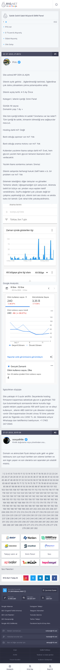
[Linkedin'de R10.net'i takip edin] (47, 578)
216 (33, 512)
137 (15, 496)
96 (36, 486)
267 (12, 525)
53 (25, 480)
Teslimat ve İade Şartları (45, 655)
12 (24, 473)
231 (36, 515)
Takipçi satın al (10, 554)
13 (26, 473)
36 (34, 477)
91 (22, 486)
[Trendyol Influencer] (30, 562)
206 (51, 509)
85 (4, 486)
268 (16, 525)
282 (36, 528)
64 (57, 480)
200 (27, 509)
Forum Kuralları (15, 659)
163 (56, 499)
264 (56, 522)
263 (52, 522)
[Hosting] (10, 537)
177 (52, 502)
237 (3, 518)
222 (56, 512)
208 (3, 512)
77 (37, 483)
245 (36, 518)
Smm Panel (30, 554)
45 (3, 480)
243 (28, 518)
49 (14, 480)
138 (18, 496)
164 (4, 502)
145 (45, 496)
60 (46, 480)
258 (32, 522)
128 (37, 493)
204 (43, 509)
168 (19, 502)
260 (40, 522)
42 (51, 477)
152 (14, 499)
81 (48, 483)
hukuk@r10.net (51, 637)
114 (43, 490)
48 (11, 480)
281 (31, 528)
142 (33, 496)
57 (37, 480)
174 (41, 502)
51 (20, 480)
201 (31, 509)
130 (44, 493)
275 (44, 525)
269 (20, 525)
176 (48, 502)
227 (20, 515)
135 (7, 496)
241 (19, 518)
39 (43, 477)
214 (26, 512)
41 (49, 477)
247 (44, 518)
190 (45, 506)
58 (40, 480)
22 (50, 473)
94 (30, 486)
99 (44, 486)
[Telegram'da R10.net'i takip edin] (40, 578)
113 (39, 490)
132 (52, 493)
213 (22, 512)
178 (55, 502)
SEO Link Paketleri (7, 615)
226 (16, 515)
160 (45, 499)
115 (46, 490)
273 (36, 525)
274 (40, 525)
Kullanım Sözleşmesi (45, 659)
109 (25, 490)
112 (36, 490)
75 (31, 483)
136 (11, 496)
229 (28, 515)
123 (18, 493)
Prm (14, 62)
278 (55, 525)
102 (55, 486)
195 (8, 509)
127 (33, 493)
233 (44, 515)
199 (23, 509)
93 (27, 486)
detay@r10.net (51, 642)
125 (26, 493)
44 (57, 477)
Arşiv (15, 650)
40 (46, 477)
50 (17, 480)
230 (32, 515)
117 (53, 490)
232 (40, 515)
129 (41, 493)
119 (3, 493)
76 (34, 483)
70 (18, 483)
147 (52, 496)
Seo (49, 554)
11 (21, 473)
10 (19, 473)
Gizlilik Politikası (45, 650)
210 (11, 512)
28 (11, 477)
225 (12, 515)
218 (41, 512)
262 (48, 522)
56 (34, 480)
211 (14, 512)
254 (15, 522)
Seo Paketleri (7, 569)
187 (33, 506)
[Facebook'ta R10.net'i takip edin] (54, 578)
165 (8, 502)
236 (56, 515)
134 (3, 496)
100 (48, 486)
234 (48, 515)
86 (7, 486)
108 (22, 490)
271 (28, 525)
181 (11, 506)
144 (41, 496)
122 (14, 493)
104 (7, 490)
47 (8, 480)
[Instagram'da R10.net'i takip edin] (26, 578)
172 (34, 502)
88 (13, 486)
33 (25, 477)
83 (53, 483)
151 (11, 499)
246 (40, 518)
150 (7, 499)
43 (54, 477)
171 (30, 502)
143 (37, 496)
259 (36, 522)
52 (23, 480)
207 (55, 509)
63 (54, 480)
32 (23, 477)
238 (7, 518)
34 (28, 477)
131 (48, 493)
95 (33, 486)
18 (39, 473)
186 (30, 506)
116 (50, 490)
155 (26, 499)
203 (39, 509)
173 (37, 502)
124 (22, 493)
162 (52, 499)
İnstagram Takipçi (36, 606)
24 (56, 473)
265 (4, 525)
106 (14, 490)
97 (39, 486)
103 (3, 490)
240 (16, 518)
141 (30, 496)
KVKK (15, 655)
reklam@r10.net (51, 631)
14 (29, 473)
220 (49, 512)
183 (18, 506)
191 (48, 506)
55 (31, 480)
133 (56, 493)
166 (12, 502)
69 (15, 483)
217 (37, 512)
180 (7, 506)
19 (42, 473)
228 (24, 515)
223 (3, 515)
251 (3, 522)
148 (56, 496)
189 (41, 506)
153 (18, 499)
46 (6, 480)
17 (37, 473)
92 (24, 486)
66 (6, 483)
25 (3, 477)
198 (19, 509)
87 (10, 486)
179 (3, 506)
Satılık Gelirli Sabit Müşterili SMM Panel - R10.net (9, 4)
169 (23, 502)
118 (56, 490)
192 (52, 506)
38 (40, 477)
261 (44, 522)
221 (52, 512)
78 (39, 483)
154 (22, 499)
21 (48, 473)
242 (23, 518)
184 (22, 506)
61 (49, 480)
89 (16, 486)
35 (31, 477)
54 (28, 480)
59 (43, 480)
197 (15, 509)
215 (29, 512)
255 (20, 522)
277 (51, 525)
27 (8, 477)
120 (7, 493)
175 (44, 502)
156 (30, 499)
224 (7, 515)
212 (18, 512)
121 (11, 493)
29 (14, 477)
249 (52, 518)
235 (52, 515)
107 (18, 490)
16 (34, 473)
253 (11, 522)
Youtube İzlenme (36, 615)
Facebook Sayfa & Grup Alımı (40, 623)
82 (50, 483)
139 (22, 496)
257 (28, 522)
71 (20, 483)
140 (26, 496)
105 (10, 490)
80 (45, 483)
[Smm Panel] (30, 545)
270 (24, 525)
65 (3, 483)
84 (56, 483)
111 (32, 490)
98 (41, 486)
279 (24, 528)
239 (12, 518)
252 (7, 522)
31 (20, 477)
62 (51, 480)
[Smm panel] (49, 537)
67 (9, 483)
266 (8, 525)
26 (6, 477)
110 (29, 490)
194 (4, 509)
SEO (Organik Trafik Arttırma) (11, 610)
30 (17, 477)
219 (44, 512)
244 (32, 518)
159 (41, 499)
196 (12, 509)
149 (3, 499)
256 (24, 522)
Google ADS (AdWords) (9, 623)
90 (19, 486)
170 (27, 502)
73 (26, 483)
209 (7, 512)
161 (48, 499)
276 (48, 525)
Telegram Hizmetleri (37, 610)
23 (53, 473)
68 (12, 483)
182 (14, 506)
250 (56, 518)
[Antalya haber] (10, 545)
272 (32, 525)
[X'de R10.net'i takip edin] (33, 578)
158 (37, 499)
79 (42, 483)
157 (33, 499)
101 (51, 486)
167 (15, 502)
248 (48, 518)
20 (45, 473)
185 (26, 506)
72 (23, 483)
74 (29, 483)
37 (37, 477)
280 (28, 528)
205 (47, 509)
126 (29, 493)
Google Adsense (7, 606)
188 (37, 506)
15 (32, 473)
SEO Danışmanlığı (7, 619)
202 (35, 509)
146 (48, 496)
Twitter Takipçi (35, 619)
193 (56, 506)
